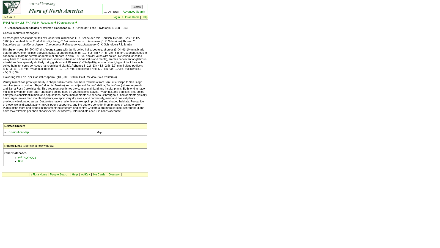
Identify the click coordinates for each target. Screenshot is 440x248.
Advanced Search (134, 11)
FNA (5, 22)
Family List (17, 22)
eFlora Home (39, 174)
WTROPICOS (27, 157)
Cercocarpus (66, 22)
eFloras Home (131, 17)
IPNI (20, 161)
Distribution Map (18, 132)
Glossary (114, 174)
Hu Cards (99, 174)
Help (145, 17)
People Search (59, 174)
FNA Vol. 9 (32, 22)
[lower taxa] (55, 22)
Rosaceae (47, 22)
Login (116, 17)
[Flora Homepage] (45, 13)
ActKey (85, 174)
